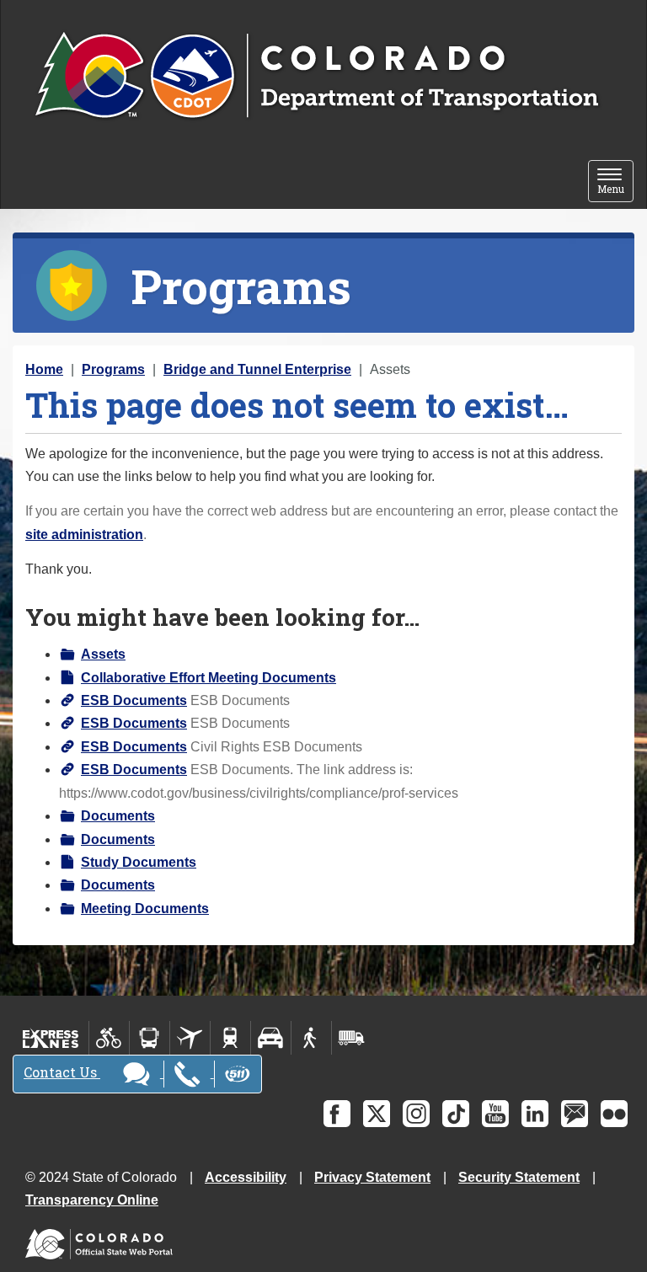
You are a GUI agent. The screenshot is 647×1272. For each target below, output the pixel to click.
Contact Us (62, 1072)
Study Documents (138, 862)
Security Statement (519, 1177)
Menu (615, 182)
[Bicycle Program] (109, 1038)
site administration (84, 534)
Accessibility (245, 1177)
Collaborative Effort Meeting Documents (208, 678)
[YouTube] (495, 1113)
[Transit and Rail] (149, 1038)
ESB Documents (134, 700)
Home (44, 369)
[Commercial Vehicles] (351, 1038)
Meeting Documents (145, 908)
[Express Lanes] (51, 1038)
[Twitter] (376, 1113)
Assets (103, 654)
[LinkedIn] (535, 1113)
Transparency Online (91, 1200)
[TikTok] (456, 1113)
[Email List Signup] (574, 1113)
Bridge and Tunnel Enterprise (257, 369)
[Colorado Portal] (102, 1240)
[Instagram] (416, 1113)
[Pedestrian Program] (311, 1038)
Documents (118, 816)
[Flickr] (614, 1113)
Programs (113, 369)
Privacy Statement (372, 1177)
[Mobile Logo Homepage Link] (316, 76)
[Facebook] (337, 1113)
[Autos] (270, 1038)
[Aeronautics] (190, 1038)
